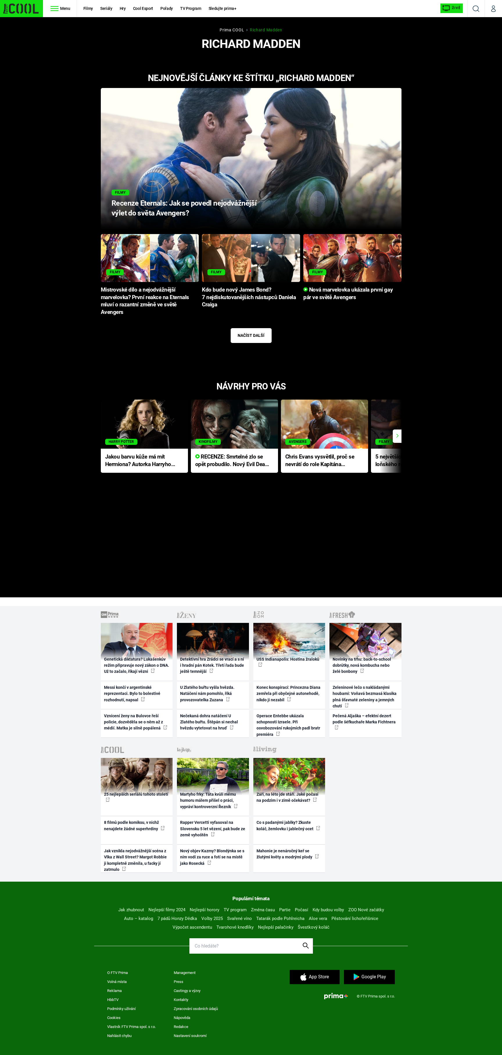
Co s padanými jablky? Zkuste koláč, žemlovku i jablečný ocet (285, 825)
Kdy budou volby (328, 909)
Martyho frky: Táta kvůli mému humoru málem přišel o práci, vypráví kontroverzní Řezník (208, 800)
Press (178, 981)
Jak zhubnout (131, 909)
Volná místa (117, 981)
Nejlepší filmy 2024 (166, 909)
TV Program (190, 8)
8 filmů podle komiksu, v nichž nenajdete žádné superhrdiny (131, 825)
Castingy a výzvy (187, 990)
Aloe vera (318, 918)
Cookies (114, 1018)
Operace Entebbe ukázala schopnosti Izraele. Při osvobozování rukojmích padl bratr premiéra (288, 725)
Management (185, 972)
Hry (123, 8)
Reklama (114, 990)
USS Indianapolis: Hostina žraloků (288, 659)
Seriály (106, 8)
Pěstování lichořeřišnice (354, 918)
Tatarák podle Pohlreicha (280, 918)
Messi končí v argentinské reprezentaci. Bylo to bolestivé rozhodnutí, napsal (132, 693)
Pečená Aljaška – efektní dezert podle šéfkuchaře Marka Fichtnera (364, 718)
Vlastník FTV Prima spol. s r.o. (131, 1027)
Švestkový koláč (313, 927)
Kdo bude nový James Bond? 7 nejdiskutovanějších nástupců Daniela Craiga (249, 297)
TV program (235, 909)
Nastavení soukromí (190, 1036)
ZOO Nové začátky (366, 909)
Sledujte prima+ (222, 8)
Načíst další (251, 335)
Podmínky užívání (121, 1009)
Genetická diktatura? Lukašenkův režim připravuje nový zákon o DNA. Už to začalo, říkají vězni (136, 665)
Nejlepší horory (204, 909)
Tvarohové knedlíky (235, 927)
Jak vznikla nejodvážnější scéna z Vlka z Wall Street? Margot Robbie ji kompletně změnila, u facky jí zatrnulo (135, 860)
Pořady (166, 8)
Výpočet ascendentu (192, 927)
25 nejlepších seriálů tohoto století (136, 794)
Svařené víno (239, 918)
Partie (285, 909)
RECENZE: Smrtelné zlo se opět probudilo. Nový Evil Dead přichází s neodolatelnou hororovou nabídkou (231, 461)
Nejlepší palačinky (275, 927)
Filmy (88, 8)
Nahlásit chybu (119, 1036)
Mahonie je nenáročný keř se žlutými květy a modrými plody (285, 854)
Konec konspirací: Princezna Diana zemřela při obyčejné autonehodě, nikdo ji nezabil (288, 693)
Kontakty (181, 1000)
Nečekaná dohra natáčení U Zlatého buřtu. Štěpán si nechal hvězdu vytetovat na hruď (209, 722)
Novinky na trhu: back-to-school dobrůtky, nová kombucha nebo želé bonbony (362, 665)
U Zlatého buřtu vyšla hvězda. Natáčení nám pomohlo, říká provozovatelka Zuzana (207, 693)
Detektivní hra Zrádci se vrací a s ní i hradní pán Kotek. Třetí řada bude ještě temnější (212, 665)
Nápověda (182, 1018)
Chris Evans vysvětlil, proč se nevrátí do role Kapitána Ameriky (319, 461)
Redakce (181, 1027)
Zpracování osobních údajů (196, 1009)
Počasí (301, 909)
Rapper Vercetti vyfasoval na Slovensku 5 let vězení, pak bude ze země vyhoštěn (212, 828)
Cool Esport (143, 8)
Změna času (263, 909)
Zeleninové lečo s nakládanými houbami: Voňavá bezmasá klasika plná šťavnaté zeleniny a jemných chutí (365, 696)
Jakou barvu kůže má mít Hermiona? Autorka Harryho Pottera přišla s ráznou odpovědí (138, 461)
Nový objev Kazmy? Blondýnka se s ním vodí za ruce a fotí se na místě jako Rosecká (212, 857)
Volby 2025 (212, 918)
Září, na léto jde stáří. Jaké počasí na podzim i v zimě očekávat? (287, 797)
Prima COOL (232, 30)
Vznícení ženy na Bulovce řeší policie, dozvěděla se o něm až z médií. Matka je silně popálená (133, 722)
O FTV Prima (117, 972)
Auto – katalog (138, 918)
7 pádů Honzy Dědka (177, 918)
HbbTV (113, 1000)
